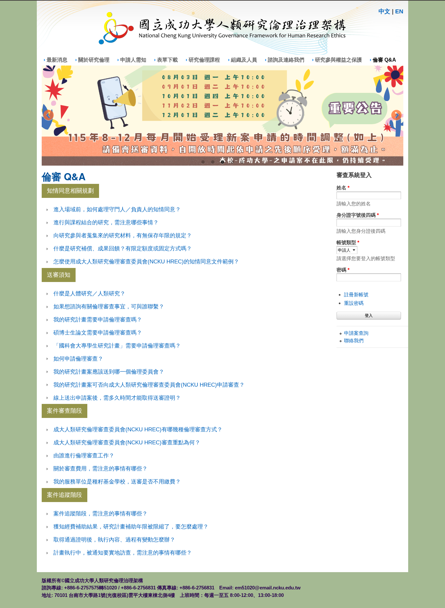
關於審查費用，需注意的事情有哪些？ (100, 468)
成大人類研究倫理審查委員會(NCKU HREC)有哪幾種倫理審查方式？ (138, 429)
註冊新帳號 (356, 294)
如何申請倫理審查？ (78, 359)
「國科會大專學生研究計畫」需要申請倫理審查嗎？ (117, 345)
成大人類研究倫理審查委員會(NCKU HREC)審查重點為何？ (126, 442)
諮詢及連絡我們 (286, 60)
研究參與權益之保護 (338, 60)
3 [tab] (222, 162)
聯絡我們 (354, 340)
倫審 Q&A (384, 60)
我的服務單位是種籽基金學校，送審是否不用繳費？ (117, 481)
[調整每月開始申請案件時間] (222, 116)
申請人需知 (133, 60)
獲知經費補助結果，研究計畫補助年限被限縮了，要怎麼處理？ (130, 526)
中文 (384, 11)
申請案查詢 (356, 333)
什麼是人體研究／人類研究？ (89, 293)
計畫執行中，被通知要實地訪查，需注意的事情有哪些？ (122, 553)
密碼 (343, 270)
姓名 (343, 187)
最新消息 (57, 60)
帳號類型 (348, 242)
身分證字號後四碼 (358, 215)
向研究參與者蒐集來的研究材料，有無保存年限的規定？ (122, 235)
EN (399, 11)
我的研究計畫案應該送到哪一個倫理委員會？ (108, 372)
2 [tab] (212, 162)
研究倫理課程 (204, 60)
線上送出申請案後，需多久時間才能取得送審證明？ (117, 398)
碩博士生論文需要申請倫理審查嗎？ (97, 332)
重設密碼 (354, 303)
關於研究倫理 (93, 60)
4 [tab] (232, 162)
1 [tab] (203, 162)
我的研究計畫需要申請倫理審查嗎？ (97, 319)
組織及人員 (244, 60)
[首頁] (222, 29)
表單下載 (167, 60)
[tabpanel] (222, 116)
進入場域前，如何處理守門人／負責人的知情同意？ (117, 209)
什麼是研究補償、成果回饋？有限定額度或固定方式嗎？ (122, 248)
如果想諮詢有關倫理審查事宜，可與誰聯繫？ (108, 306)
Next (396, 116)
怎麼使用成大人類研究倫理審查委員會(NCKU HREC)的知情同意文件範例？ (146, 261)
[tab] (187, 209)
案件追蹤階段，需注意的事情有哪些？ (100, 513)
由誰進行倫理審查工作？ (83, 455)
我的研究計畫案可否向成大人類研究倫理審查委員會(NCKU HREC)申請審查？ (149, 385)
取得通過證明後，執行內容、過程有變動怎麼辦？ (114, 539)
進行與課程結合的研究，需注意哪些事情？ (106, 222)
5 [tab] (242, 162)
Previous (48, 116)
